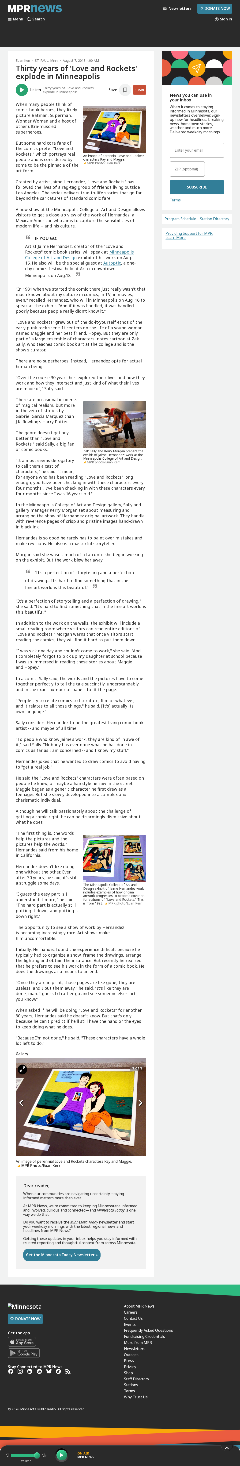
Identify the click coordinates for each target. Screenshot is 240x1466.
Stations (131, 1384)
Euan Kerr (23, 60)
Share (140, 90)
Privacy (130, 1366)
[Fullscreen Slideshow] (22, 1069)
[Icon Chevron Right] (140, 1103)
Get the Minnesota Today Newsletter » (62, 1254)
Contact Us (133, 1318)
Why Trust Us (136, 1397)
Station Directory (214, 219)
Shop (128, 1372)
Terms (175, 200)
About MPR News (139, 1306)
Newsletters (134, 1348)
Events (130, 1324)
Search (38, 19)
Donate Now (214, 8)
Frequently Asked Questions (148, 1330)
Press (129, 1360)
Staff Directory (136, 1378)
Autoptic (112, 263)
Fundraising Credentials (144, 1336)
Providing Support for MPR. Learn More (189, 235)
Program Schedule (180, 219)
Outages (131, 1354)
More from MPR (138, 1342)
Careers (131, 1312)
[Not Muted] (7, 1455)
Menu (18, 19)
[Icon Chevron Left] (21, 1103)
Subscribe (197, 187)
